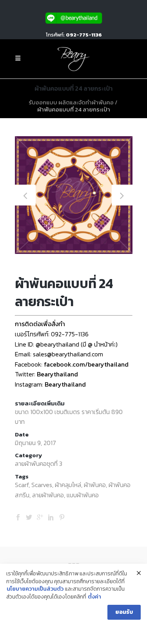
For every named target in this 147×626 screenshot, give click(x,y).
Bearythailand (57, 374)
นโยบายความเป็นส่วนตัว (35, 589)
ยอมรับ (124, 612)
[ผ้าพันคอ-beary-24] (73, 195)
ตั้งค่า (94, 597)
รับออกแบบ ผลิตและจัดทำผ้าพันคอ (71, 102)
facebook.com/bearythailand (86, 364)
